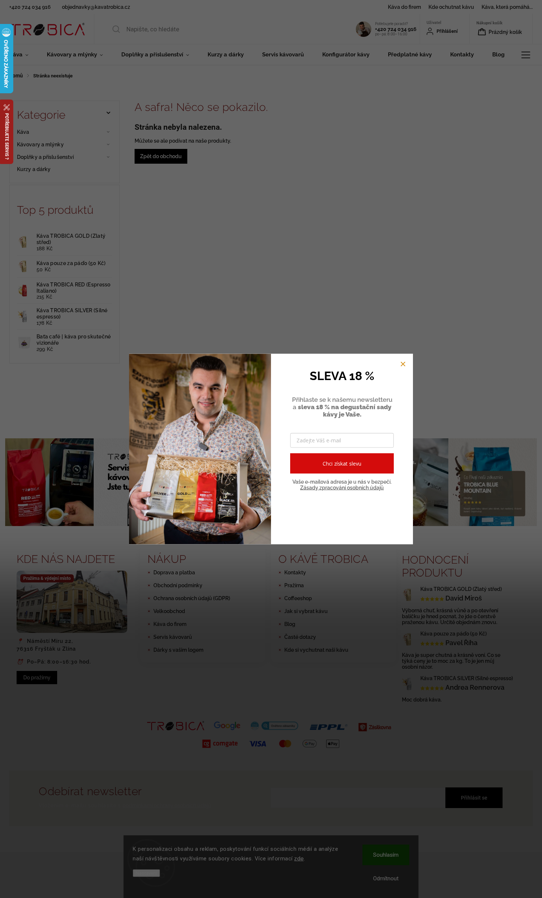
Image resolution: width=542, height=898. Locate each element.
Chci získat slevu (342, 463)
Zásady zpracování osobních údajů (342, 488)
